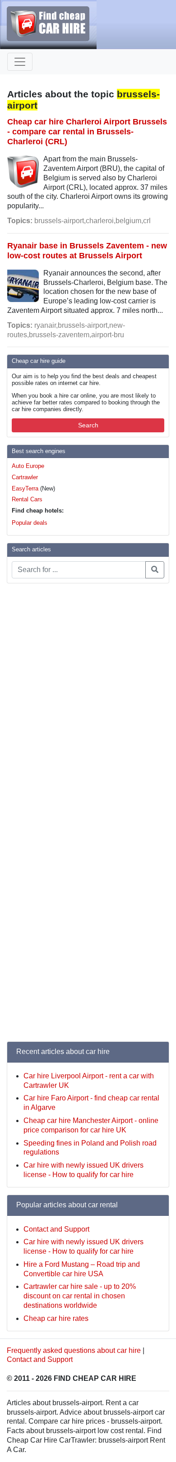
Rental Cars (27, 499)
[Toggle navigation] (19, 62)
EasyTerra (25, 488)
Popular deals (29, 522)
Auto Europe (28, 466)
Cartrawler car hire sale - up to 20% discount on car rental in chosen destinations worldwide (79, 1296)
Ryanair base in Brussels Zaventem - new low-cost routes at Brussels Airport (87, 250)
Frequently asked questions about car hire (74, 1350)
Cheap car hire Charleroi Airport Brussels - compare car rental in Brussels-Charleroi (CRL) (87, 131)
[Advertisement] (43, 726)
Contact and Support (56, 1229)
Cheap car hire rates (55, 1318)
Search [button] (88, 425)
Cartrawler (25, 477)
